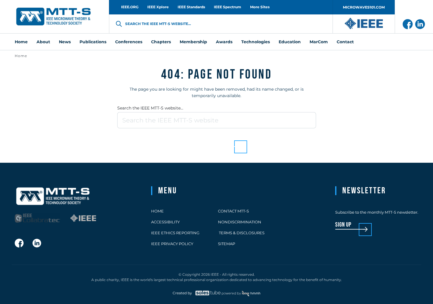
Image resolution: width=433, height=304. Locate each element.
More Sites (260, 7)
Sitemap (226, 243)
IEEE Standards (191, 7)
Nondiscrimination (239, 222)
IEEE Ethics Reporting (175, 232)
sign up (343, 225)
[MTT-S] (53, 17)
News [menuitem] (65, 41)
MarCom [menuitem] (319, 41)
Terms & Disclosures (241, 232)
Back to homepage (206, 142)
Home (21, 56)
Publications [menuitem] (93, 41)
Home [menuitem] (21, 41)
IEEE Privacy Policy (172, 243)
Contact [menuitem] (345, 41)
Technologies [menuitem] (255, 41)
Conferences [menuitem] (128, 41)
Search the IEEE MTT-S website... (150, 108)
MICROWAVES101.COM (364, 7)
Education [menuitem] (290, 41)
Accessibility (165, 222)
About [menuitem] (43, 41)
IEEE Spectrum (227, 7)
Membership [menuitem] (193, 41)
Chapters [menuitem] (161, 41)
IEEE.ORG (129, 7)
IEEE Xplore (158, 7)
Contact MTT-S (233, 211)
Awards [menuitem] (224, 41)
